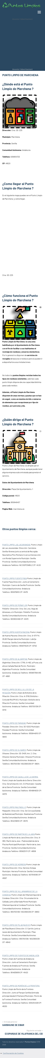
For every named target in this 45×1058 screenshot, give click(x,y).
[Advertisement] (22, 44)
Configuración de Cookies (13, 1053)
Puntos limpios (30, 1042)
